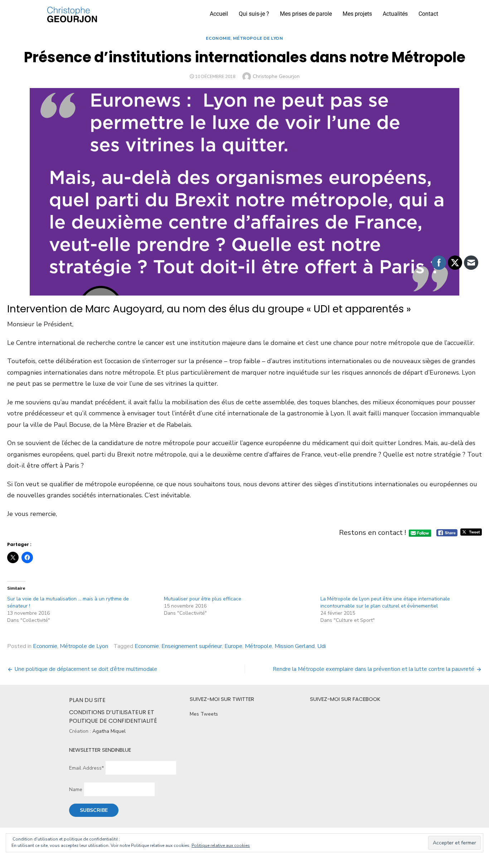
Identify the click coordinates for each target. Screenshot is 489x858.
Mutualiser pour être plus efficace (202, 598)
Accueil (219, 13)
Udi (321, 646)
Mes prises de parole (306, 13)
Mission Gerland (295, 646)
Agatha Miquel (109, 731)
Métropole (258, 646)
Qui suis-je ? (254, 13)
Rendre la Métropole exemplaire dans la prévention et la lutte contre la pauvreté (373, 669)
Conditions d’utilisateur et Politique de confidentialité (113, 716)
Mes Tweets (204, 714)
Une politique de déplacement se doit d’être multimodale (86, 669)
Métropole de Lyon (258, 38)
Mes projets (357, 13)
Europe (233, 646)
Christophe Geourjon (276, 76)
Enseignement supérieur (191, 646)
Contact (428, 13)
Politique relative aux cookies (221, 845)
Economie (218, 38)
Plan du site (87, 700)
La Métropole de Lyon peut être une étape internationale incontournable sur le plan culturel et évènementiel (385, 602)
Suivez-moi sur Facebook (345, 699)
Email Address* (86, 768)
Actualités (395, 13)
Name (75, 789)
